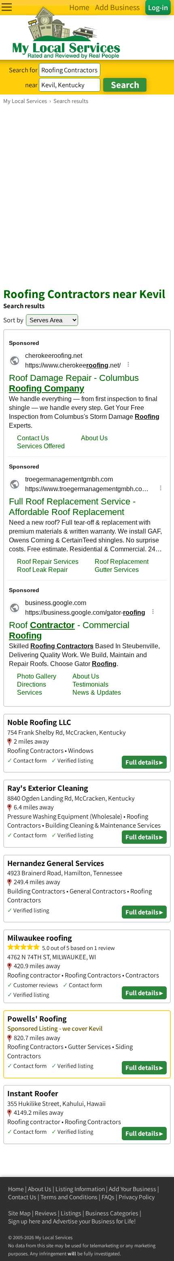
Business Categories (111, 1213)
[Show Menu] (7, 7)
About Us (39, 1189)
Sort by (13, 319)
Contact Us (22, 1197)
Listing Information (80, 1189)
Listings (71, 1213)
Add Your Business (132, 1189)
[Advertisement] (87, 195)
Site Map (19, 1213)
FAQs (108, 1197)
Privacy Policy (137, 1197)
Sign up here (24, 1221)
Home (16, 1189)
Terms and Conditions (69, 1197)
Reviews (46, 1213)
